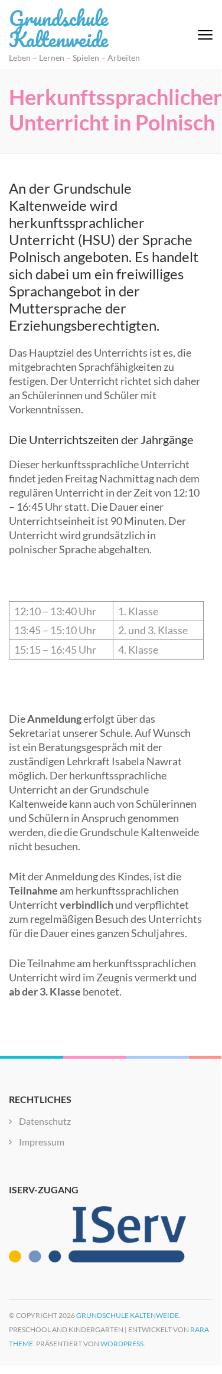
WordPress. (122, 1343)
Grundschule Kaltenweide (58, 28)
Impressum (41, 1141)
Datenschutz (45, 1121)
